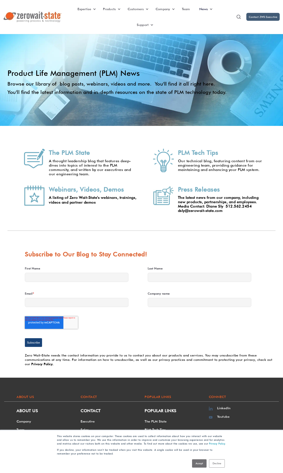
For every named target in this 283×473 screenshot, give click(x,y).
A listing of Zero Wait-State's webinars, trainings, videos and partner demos (93, 199)
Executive (88, 421)
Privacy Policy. (42, 364)
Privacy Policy (217, 443)
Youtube (223, 417)
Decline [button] (217, 463)
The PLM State (155, 421)
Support (143, 25)
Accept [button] (199, 463)
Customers (136, 9)
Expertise (84, 9)
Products (109, 9)
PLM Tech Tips (155, 430)
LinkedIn (224, 408)
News (203, 9)
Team (186, 9)
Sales (85, 430)
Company (163, 9)
